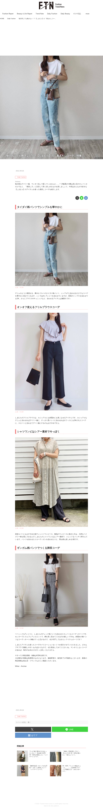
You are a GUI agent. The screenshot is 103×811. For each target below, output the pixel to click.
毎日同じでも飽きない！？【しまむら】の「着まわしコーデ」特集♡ (45, 155)
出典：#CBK (98, 158)
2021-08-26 (20, 171)
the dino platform (54, 806)
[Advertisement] (51, 38)
